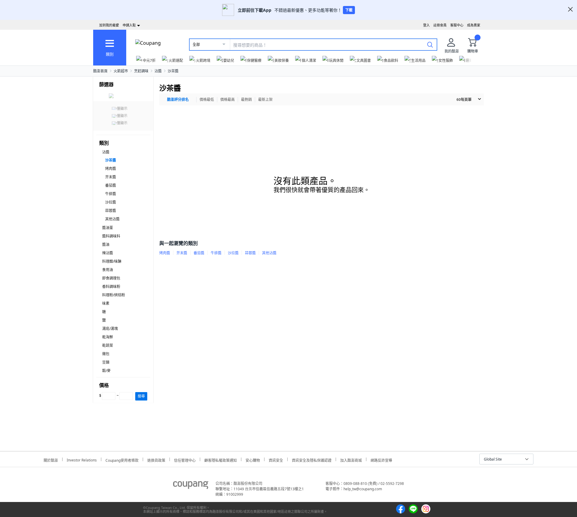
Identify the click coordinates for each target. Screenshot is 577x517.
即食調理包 (111, 278)
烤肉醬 (110, 168)
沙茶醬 (173, 71)
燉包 (105, 353)
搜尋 (141, 396)
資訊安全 (276, 459)
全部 (196, 44)
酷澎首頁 (100, 71)
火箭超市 (121, 71)
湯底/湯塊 (110, 328)
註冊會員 (440, 25)
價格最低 (207, 99)
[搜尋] (430, 44)
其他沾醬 (112, 219)
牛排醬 (110, 193)
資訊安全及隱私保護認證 (311, 459)
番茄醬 (110, 185)
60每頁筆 (464, 99)
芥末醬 (110, 177)
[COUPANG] (190, 486)
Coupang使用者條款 (122, 459)
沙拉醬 (110, 202)
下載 (349, 10)
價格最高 (227, 99)
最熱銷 (246, 99)
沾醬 (158, 71)
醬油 (105, 244)
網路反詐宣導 (381, 459)
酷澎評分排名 (178, 99)
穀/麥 (106, 370)
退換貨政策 (156, 459)
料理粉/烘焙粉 (113, 295)
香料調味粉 (111, 286)
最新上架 (265, 99)
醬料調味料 (111, 236)
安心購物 (253, 459)
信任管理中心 (185, 459)
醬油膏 (107, 227)
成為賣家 (473, 25)
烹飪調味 (141, 71)
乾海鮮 (107, 337)
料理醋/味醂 (111, 261)
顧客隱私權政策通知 (220, 459)
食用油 (107, 269)
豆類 (105, 362)
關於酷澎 (51, 459)
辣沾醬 (107, 252)
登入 (426, 25)
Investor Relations (82, 459)
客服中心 (456, 25)
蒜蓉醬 (110, 210)
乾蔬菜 (107, 345)
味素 (105, 303)
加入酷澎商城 (351, 459)
